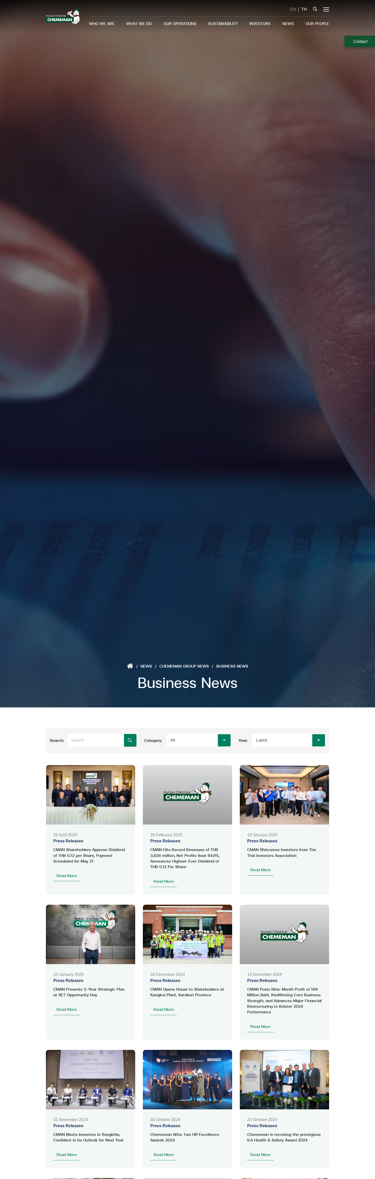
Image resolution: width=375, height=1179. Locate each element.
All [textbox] (172, 740)
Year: (243, 740)
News (288, 23)
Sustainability (223, 23)
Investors (260, 23)
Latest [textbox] (261, 740)
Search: (57, 740)
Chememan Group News (184, 666)
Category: (153, 740)
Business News (232, 666)
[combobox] (198, 740)
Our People (317, 23)
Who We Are (102, 23)
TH (304, 9)
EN (293, 9)
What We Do (139, 23)
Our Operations (180, 23)
